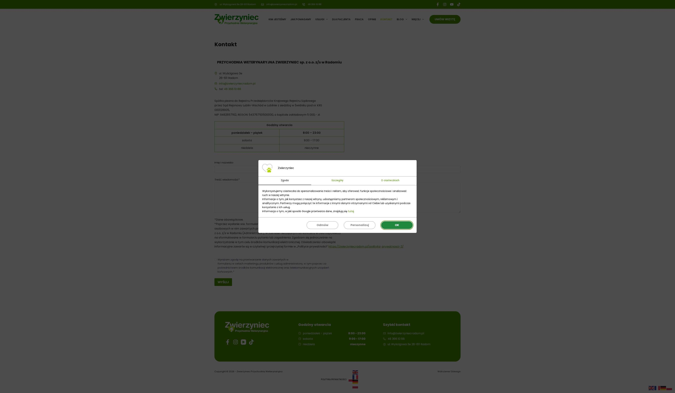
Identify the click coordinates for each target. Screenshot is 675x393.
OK (397, 225)
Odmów (322, 225)
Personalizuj (360, 225)
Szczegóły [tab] (337, 180)
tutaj (351, 211)
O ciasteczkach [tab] (390, 180)
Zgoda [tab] (285, 180)
